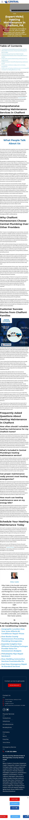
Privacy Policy (5, 739)
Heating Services (6, 721)
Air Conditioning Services (8, 724)
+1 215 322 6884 (8, 701)
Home (14, 13)
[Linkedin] (14, 620)
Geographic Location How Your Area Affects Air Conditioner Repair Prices (13, 631)
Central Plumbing (22, 97)
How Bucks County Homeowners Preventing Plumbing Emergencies (12, 639)
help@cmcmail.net (9, 703)
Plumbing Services (7, 718)
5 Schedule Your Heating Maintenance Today (11, 69)
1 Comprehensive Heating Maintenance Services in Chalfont (14, 49)
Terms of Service (6, 742)
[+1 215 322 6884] (3, 701)
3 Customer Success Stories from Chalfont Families (12, 54)
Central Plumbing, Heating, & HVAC (13, 699)
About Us (5, 736)
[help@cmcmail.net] (3, 703)
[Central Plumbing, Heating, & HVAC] (3, 699)
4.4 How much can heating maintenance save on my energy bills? (15, 68)
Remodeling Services (7, 727)
